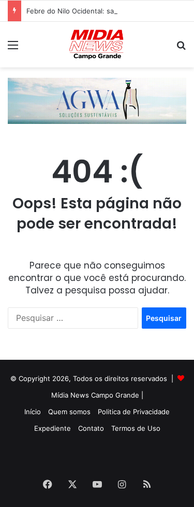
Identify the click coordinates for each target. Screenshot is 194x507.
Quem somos (69, 411)
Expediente (52, 428)
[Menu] (13, 48)
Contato (91, 428)
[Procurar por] (181, 48)
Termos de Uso (135, 428)
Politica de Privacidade (134, 411)
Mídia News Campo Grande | (97, 395)
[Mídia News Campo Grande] (97, 44)
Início (32, 411)
